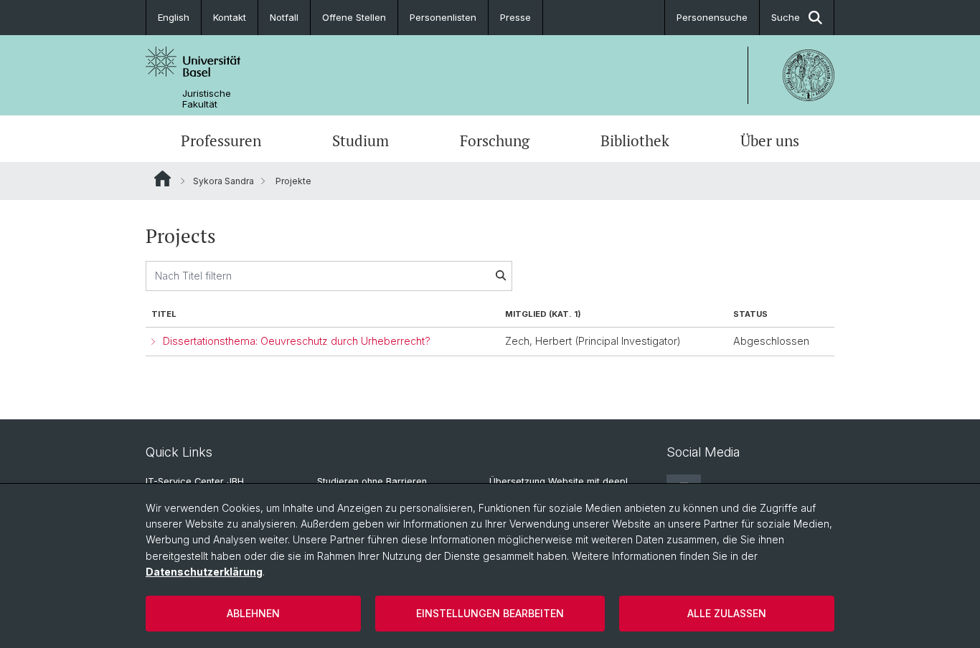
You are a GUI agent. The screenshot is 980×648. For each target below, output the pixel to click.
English (173, 17)
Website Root (162, 178)
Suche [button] (785, 17)
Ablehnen (253, 613)
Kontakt (229, 17)
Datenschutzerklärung (204, 572)
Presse (515, 17)
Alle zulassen (726, 613)
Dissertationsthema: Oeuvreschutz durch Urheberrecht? (296, 341)
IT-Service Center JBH (195, 481)
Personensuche (712, 17)
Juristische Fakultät (206, 99)
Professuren (221, 140)
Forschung (494, 140)
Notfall (284, 17)
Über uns (769, 140)
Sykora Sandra (223, 181)
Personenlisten (443, 17)
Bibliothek (634, 140)
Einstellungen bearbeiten (490, 613)
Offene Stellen (354, 17)
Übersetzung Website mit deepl (558, 481)
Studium (360, 140)
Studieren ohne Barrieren (372, 481)
